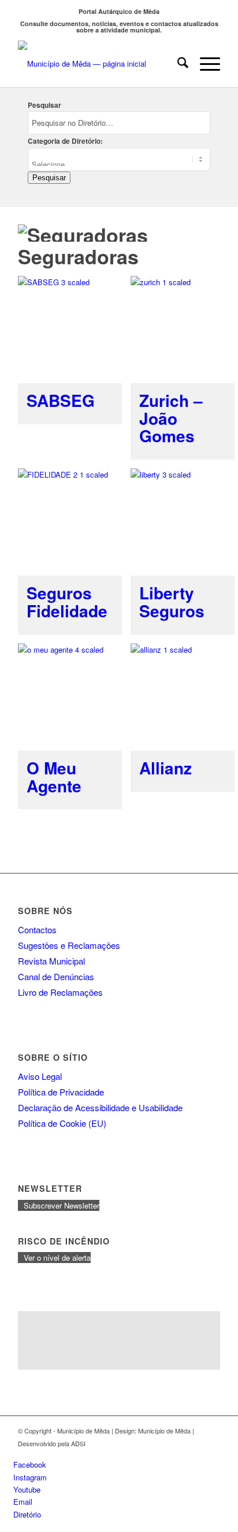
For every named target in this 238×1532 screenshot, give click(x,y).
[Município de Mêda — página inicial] (99, 64)
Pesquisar (44, 105)
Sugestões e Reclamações (69, 945)
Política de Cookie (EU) (62, 1123)
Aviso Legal (40, 1076)
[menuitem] (177, 64)
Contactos (37, 929)
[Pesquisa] (177, 64)
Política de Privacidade (61, 1092)
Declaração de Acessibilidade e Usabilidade (100, 1107)
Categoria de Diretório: (65, 141)
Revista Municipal (51, 961)
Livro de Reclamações (60, 992)
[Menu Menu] (204, 64)
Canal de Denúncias (56, 976)
